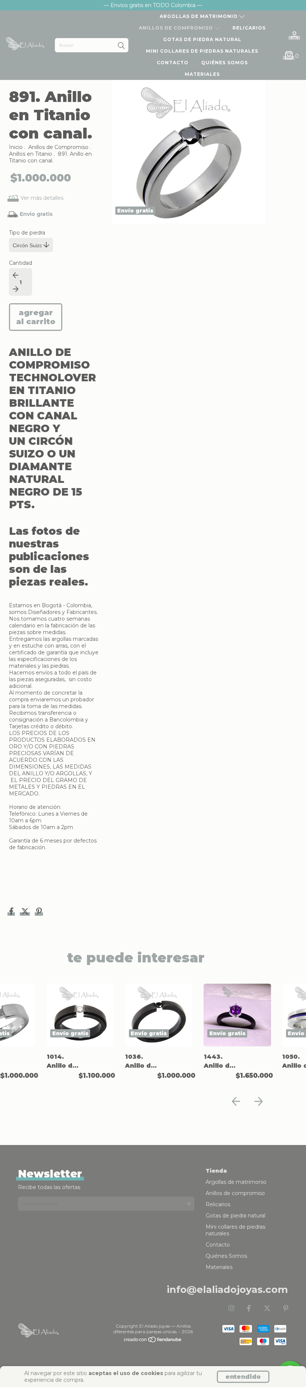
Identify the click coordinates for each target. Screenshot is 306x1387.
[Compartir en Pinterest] (39, 912)
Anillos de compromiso (177, 28)
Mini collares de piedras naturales (202, 51)
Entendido (243, 1376)
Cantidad (20, 263)
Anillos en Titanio (30, 154)
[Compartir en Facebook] (12, 912)
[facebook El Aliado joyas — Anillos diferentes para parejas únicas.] (249, 1308)
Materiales (202, 74)
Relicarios (249, 28)
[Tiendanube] (153, 1341)
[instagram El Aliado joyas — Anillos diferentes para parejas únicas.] (231, 1308)
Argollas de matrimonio (199, 16)
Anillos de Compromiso (58, 147)
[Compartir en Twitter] (25, 912)
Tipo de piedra (27, 232)
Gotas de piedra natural (202, 39)
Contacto (172, 62)
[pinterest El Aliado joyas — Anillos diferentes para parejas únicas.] (285, 1308)
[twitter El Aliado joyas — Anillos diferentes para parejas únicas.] (267, 1308)
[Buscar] (121, 46)
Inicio (16, 147)
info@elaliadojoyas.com (227, 1290)
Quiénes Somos (224, 62)
